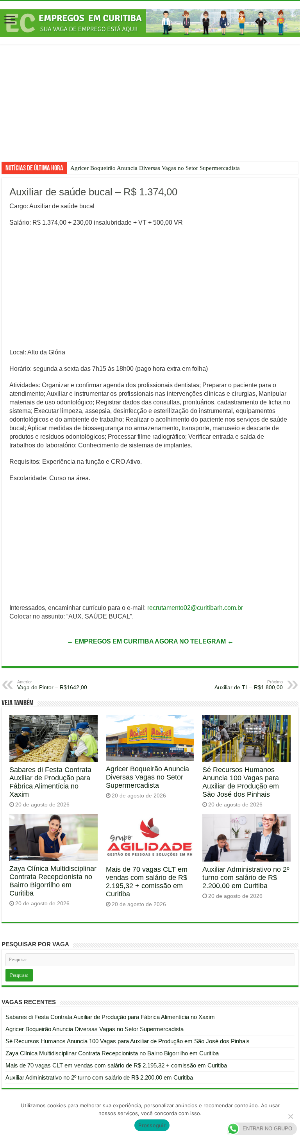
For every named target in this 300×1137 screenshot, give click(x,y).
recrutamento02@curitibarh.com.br (195, 607)
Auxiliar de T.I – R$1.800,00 (248, 684)
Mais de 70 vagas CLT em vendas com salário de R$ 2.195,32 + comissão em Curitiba (147, 881)
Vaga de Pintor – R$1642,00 (52, 684)
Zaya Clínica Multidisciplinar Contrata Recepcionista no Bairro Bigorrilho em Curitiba (52, 881)
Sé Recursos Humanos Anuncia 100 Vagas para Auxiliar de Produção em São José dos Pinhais (240, 782)
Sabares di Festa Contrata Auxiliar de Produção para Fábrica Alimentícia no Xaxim (50, 782)
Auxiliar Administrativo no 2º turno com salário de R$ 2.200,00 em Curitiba (245, 877)
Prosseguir (152, 1125)
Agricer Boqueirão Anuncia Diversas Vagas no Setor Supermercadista (155, 168)
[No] (290, 1116)
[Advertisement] (150, 109)
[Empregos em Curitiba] (150, 22)
